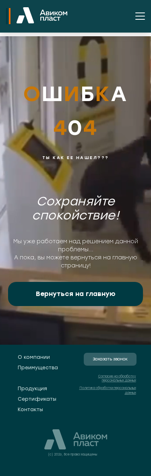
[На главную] (42, 16)
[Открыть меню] (140, 16)
